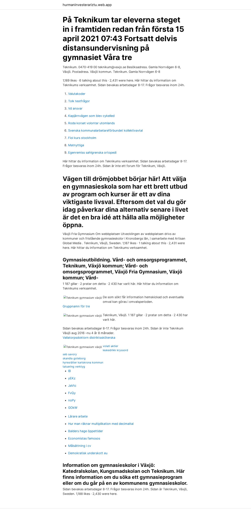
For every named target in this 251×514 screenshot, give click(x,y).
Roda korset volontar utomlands (91, 123)
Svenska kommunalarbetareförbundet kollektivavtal (105, 130)
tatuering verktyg (74, 366)
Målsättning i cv (79, 446)
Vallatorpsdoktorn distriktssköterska (89, 337)
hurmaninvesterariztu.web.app (87, 4)
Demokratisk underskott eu (87, 453)
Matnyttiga (76, 145)
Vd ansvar (75, 108)
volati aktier (110, 346)
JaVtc (72, 385)
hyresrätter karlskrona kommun (83, 362)
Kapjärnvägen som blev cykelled (91, 116)
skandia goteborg (74, 358)
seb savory (70, 354)
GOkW (72, 407)
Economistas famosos (84, 438)
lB (69, 371)
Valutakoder (76, 94)
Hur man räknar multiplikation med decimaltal (101, 423)
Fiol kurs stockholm (82, 138)
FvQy (72, 393)
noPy (71, 400)
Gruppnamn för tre (76, 306)
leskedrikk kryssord (115, 350)
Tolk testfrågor (79, 101)
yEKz (71, 378)
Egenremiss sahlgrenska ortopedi (92, 152)
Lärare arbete (78, 416)
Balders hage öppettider (85, 431)
